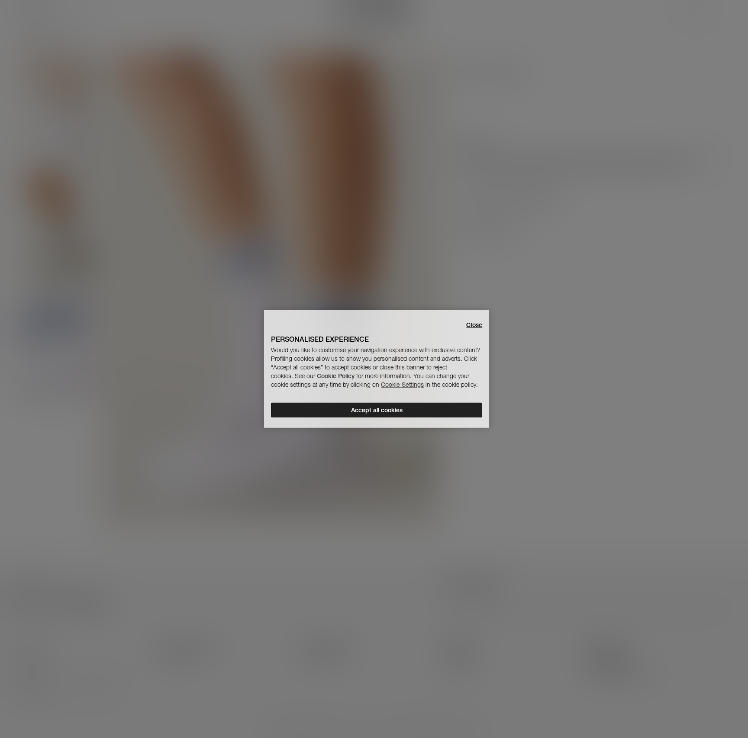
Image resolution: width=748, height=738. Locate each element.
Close (474, 324)
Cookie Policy (336, 376)
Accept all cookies (377, 410)
